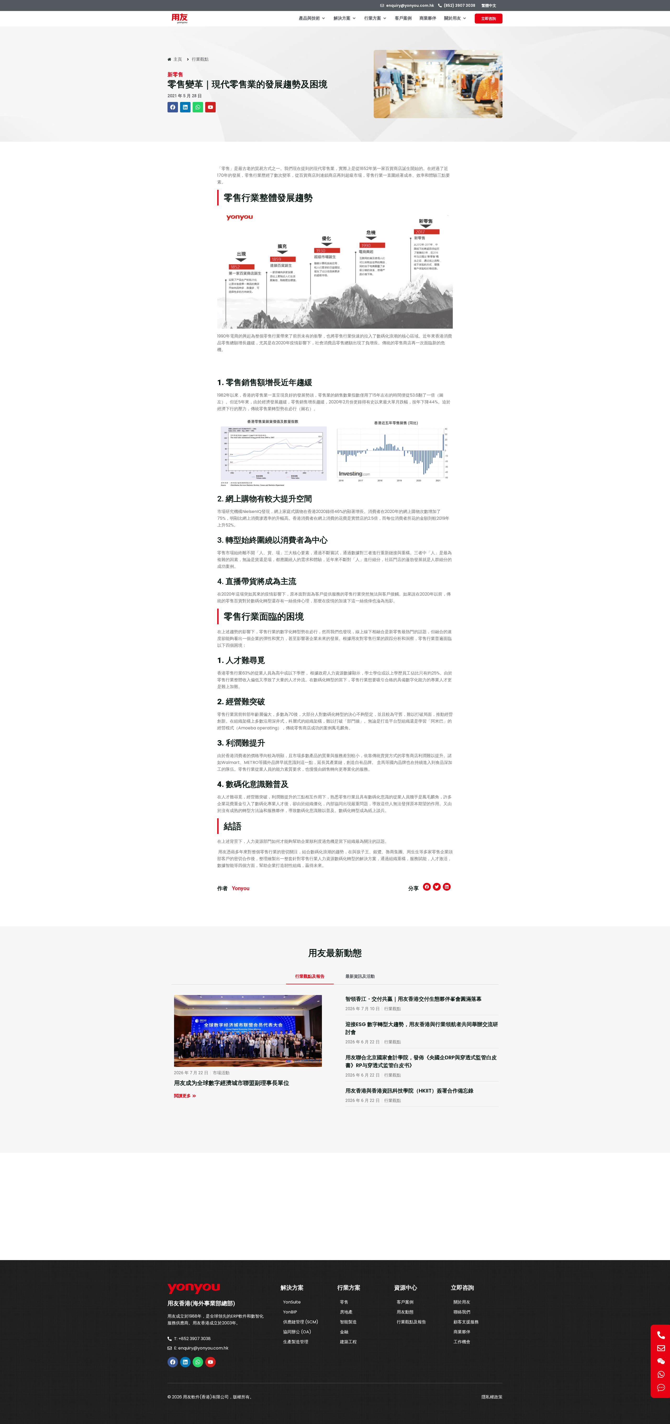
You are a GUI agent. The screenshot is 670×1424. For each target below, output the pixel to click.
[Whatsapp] (198, 107)
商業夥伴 (462, 1332)
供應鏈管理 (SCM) (300, 1322)
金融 (344, 1332)
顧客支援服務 (466, 1322)
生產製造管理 (295, 1342)
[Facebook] (173, 107)
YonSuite (292, 1302)
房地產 (346, 1312)
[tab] (310, 976)
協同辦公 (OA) (297, 1332)
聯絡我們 (462, 1312)
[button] (312, 18)
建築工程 (348, 1342)
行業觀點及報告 (411, 1322)
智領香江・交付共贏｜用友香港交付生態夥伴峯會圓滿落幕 (413, 999)
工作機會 (462, 1342)
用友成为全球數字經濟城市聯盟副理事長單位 (231, 1083)
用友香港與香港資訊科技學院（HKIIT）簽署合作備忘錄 (409, 1090)
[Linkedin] (185, 107)
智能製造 (348, 1322)
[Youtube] (210, 107)
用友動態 (405, 1312)
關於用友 (462, 1302)
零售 (344, 1302)
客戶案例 (405, 1302)
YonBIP (290, 1312)
